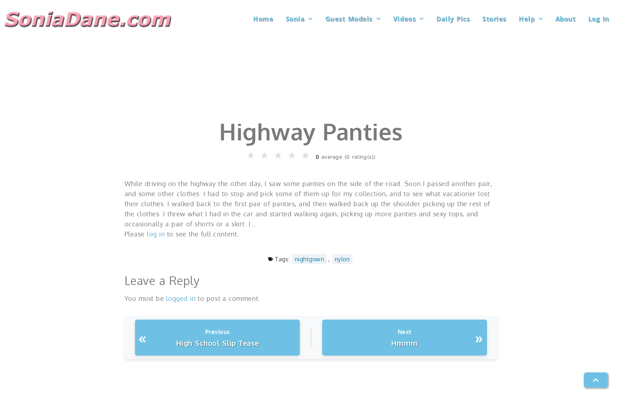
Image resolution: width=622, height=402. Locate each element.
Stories (494, 18)
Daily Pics (453, 18)
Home (263, 18)
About (565, 18)
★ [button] (251, 155)
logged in (180, 298)
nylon (342, 259)
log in (155, 234)
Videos (404, 18)
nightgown (309, 259)
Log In (598, 18)
